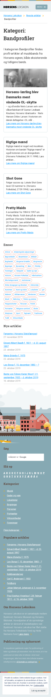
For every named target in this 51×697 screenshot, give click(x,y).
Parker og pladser (29, 299)
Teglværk (27, 313)
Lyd (43, 290)
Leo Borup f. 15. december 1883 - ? (24, 561)
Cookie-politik (39, 685)
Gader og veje (32, 271)
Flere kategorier (13, 530)
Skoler (35, 309)
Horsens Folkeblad (21, 276)
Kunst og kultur (21, 290)
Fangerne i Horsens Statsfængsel (20, 333)
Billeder (34, 257)
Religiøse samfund (23, 309)
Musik (7, 299)
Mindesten (32, 294)
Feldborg (11, 583)
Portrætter (9, 309)
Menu (41, 7)
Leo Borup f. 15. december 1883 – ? (21, 364)
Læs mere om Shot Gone (18, 192)
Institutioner (26, 280)
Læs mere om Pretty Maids (19, 232)
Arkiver (7, 252)
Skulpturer (8, 313)
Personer (23, 304)
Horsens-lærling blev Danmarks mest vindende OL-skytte (22, 97)
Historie (8, 276)
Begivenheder (10, 257)
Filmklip (38, 266)
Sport (18, 313)
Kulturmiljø (35, 285)
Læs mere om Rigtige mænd (20, 163)
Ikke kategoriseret (11, 280)
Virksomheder (18, 318)
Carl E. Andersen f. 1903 (19, 578)
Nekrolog (16, 299)
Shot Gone (14, 178)
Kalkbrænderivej (15, 574)
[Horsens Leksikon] (16, 7)
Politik (32, 304)
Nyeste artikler (33, 15)
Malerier (8, 294)
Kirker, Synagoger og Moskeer (16, 285)
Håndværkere (37, 276)
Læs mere (26, 634)
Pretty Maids (16, 208)
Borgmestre (37, 261)
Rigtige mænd (16, 142)
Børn (29, 266)
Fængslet (19, 271)
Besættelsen (23, 257)
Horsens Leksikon (13, 15)
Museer (42, 294)
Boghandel (9, 261)
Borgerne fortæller (23, 261)
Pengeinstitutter (11, 304)
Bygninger (8, 266)
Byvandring (20, 266)
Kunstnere (8, 290)
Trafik (7, 318)
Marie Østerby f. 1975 (14, 355)
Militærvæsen (20, 294)
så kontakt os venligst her (28, 662)
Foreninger (9, 271)
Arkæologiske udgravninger (24, 252)
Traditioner (38, 313)
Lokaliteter (34, 290)
